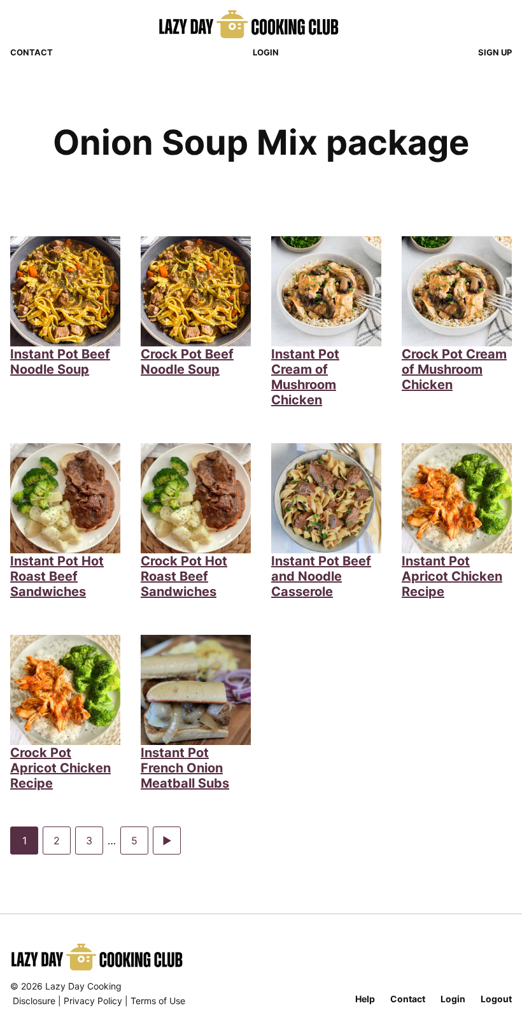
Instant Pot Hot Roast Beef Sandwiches (57, 576)
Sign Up (495, 52)
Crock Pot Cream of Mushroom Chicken (454, 369)
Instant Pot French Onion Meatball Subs (185, 768)
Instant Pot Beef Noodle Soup (60, 361)
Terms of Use (157, 1000)
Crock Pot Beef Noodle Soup (187, 361)
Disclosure (34, 1000)
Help (365, 998)
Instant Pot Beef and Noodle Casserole (321, 576)
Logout (496, 998)
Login (266, 52)
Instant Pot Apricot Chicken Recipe (452, 576)
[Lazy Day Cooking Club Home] (261, 24)
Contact (31, 52)
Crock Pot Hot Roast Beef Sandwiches (184, 576)
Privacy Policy (93, 1000)
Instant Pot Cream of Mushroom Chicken (305, 377)
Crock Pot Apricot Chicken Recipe (60, 768)
